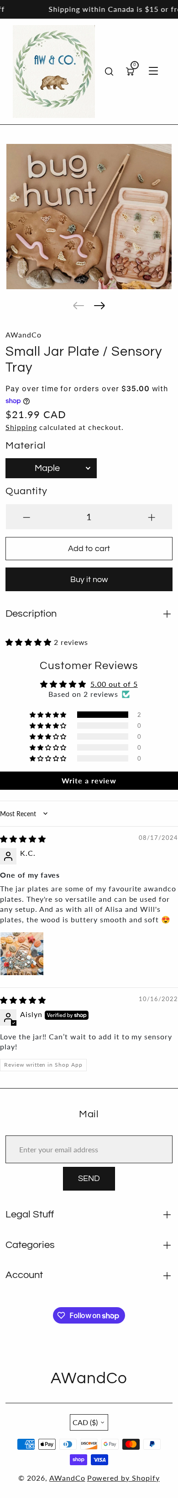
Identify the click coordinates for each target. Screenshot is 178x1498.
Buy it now (89, 579)
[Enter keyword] (109, 71)
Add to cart (89, 548)
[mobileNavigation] (153, 71)
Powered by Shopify (123, 1477)
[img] (23, 838)
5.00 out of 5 (113, 684)
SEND (89, 1178)
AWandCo (67, 1477)
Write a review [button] (89, 780)
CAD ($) (85, 1422)
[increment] (151, 516)
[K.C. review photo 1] (22, 954)
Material (25, 445)
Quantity (26, 491)
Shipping (21, 427)
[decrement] (26, 516)
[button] (78, 305)
